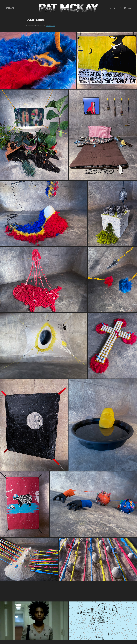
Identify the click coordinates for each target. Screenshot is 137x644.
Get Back (9, 8)
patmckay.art (50, 26)
